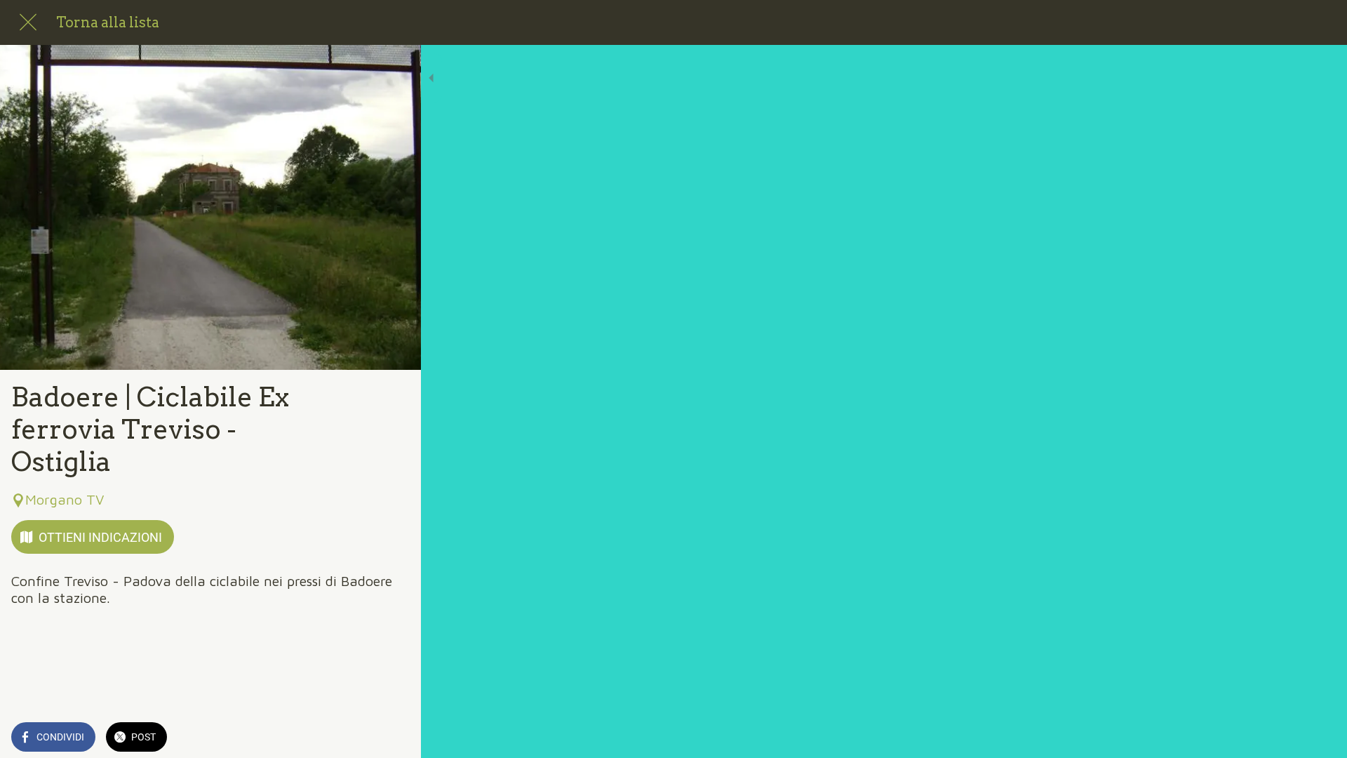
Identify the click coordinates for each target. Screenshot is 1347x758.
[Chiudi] (28, 22)
